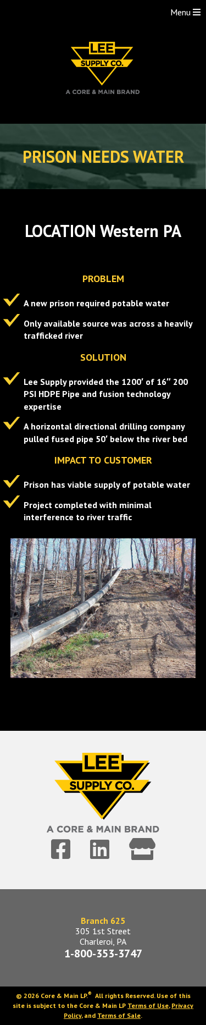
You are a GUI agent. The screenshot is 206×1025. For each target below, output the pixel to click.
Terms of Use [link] (148, 1005)
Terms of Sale (119, 1015)
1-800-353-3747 (103, 953)
